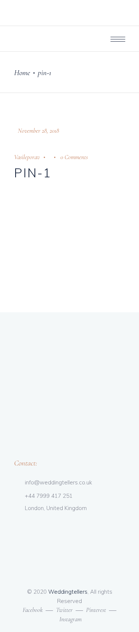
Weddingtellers (67, 591)
